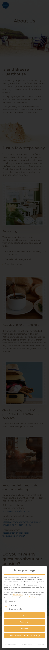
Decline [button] (24, 629)
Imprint (41, 644)
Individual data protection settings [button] (24, 635)
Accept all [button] (24, 622)
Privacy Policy (27, 644)
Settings (32, 597)
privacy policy (18, 595)
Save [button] (24, 615)
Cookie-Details (10, 644)
